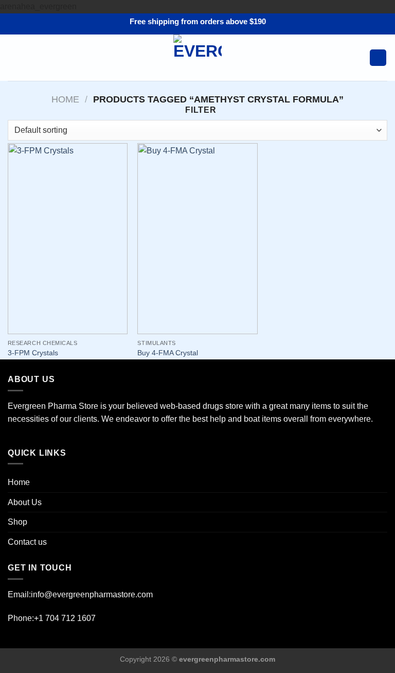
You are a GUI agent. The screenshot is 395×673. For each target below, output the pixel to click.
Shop (17, 521)
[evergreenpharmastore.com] (197, 57)
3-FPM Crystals (33, 353)
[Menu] (14, 57)
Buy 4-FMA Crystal (167, 353)
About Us (25, 502)
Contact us (27, 542)
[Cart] (378, 57)
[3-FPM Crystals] (68, 238)
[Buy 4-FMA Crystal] (197, 238)
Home (65, 99)
